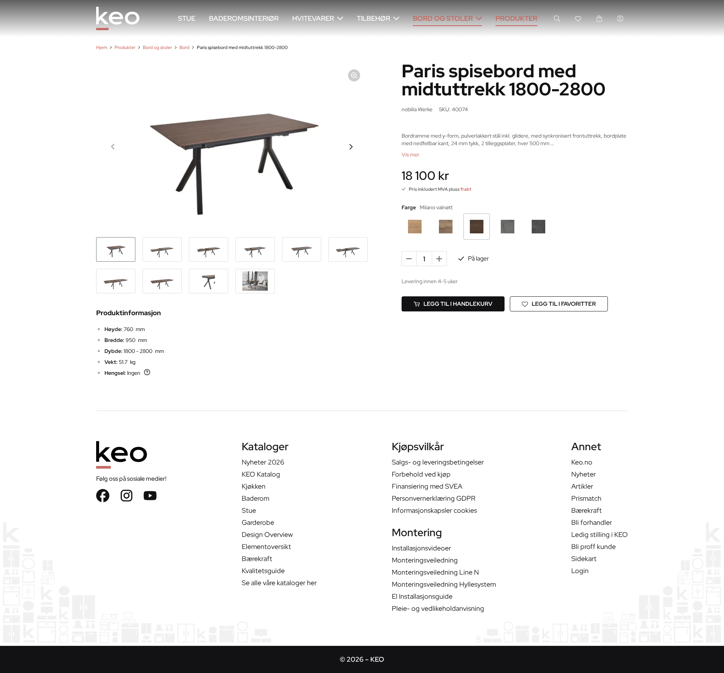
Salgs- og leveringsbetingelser (438, 462)
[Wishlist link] (578, 18)
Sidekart (584, 558)
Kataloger (265, 447)
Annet (586, 447)
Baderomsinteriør (244, 18)
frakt (465, 189)
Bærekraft (257, 558)
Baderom (255, 498)
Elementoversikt (266, 546)
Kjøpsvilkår (418, 447)
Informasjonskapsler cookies (434, 510)
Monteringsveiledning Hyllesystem (444, 584)
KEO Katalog (261, 474)
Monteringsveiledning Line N (435, 572)
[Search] (556, 18)
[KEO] (118, 18)
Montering (417, 533)
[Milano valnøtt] (476, 226)
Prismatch (586, 498)
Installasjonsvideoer (421, 548)
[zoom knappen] (354, 75)
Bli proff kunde (593, 546)
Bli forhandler (591, 522)
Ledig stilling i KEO (599, 534)
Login (580, 570)
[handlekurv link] (599, 18)
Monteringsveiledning (425, 560)
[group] (115, 249)
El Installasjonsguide (422, 596)
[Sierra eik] (415, 226)
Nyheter (583, 474)
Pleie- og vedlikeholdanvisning (438, 608)
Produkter (516, 18)
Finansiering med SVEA (427, 486)
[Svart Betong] (538, 226)
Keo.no (581, 462)
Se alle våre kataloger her (279, 582)
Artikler (582, 486)
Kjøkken (253, 486)
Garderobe (258, 522)
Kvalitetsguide (263, 570)
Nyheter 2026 (263, 462)
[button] (113, 146)
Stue (186, 18)
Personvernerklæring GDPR (434, 498)
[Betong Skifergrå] (507, 226)
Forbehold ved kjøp (421, 474)
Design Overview (267, 534)
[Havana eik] (446, 226)
